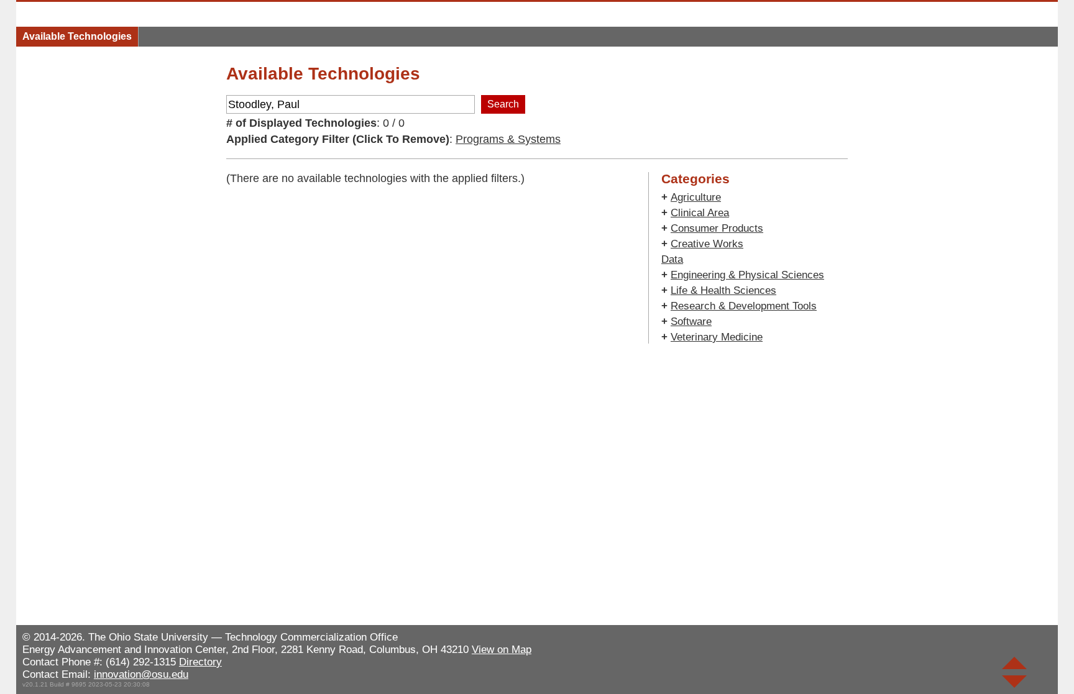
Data (672, 259)
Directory (200, 662)
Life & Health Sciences (723, 290)
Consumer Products (717, 228)
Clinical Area (700, 213)
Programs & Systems (508, 139)
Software (691, 321)
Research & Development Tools (744, 306)
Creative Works (707, 244)
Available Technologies (77, 36)
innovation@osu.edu (141, 674)
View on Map (501, 649)
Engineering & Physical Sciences (747, 275)
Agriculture (696, 197)
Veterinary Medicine (717, 337)
